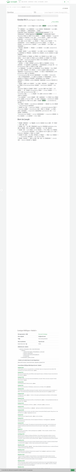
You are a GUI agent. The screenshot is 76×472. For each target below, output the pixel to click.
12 (17, 74)
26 (17, 137)
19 (17, 107)
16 (17, 93)
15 (17, 88)
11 (17, 67)
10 (17, 62)
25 (17, 134)
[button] (26, 344)
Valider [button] (72, 470)
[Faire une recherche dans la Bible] (68, 2)
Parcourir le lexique (42, 334)
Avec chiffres (56, 21)
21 (17, 113)
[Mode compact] (62, 8)
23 (17, 126)
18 (17, 103)
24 (17, 129)
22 (17, 122)
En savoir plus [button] (29, 470)
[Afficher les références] (64, 8)
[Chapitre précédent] (1, 190)
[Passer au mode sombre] (64, 2)
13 (17, 76)
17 (17, 96)
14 (17, 83)
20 (17, 108)
